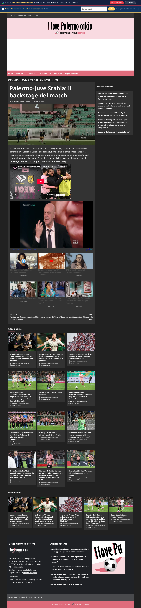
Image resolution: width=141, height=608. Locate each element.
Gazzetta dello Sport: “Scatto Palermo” (51, 393)
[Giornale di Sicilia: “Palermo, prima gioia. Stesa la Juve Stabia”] (81, 459)
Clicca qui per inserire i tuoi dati (125, 9)
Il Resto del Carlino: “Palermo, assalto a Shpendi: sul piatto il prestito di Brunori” (80, 395)
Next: (72, 317)
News (31, 73)
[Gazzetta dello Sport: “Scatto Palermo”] (51, 380)
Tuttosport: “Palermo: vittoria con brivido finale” (50, 434)
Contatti (12, 582)
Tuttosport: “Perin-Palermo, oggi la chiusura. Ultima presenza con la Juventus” (80, 435)
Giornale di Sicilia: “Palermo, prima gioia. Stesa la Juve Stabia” (80, 473)
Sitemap (20, 582)
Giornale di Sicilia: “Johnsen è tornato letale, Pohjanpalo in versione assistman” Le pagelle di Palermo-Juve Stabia (51, 475)
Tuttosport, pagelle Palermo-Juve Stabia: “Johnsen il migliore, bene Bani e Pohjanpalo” (22, 436)
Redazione (12, 15)
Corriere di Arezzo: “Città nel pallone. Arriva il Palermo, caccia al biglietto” (80, 356)
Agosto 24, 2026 (15, 365)
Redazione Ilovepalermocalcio (21, 101)
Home (10, 73)
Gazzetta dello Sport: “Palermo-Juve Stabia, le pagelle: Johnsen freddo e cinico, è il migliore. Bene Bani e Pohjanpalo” (20, 396)
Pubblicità (22, 15)
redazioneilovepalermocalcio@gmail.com (26, 579)
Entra (111, 9)
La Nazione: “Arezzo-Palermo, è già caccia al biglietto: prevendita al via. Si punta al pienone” (51, 357)
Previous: (30, 317)
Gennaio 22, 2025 (38, 101)
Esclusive (58, 73)
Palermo (19, 73)
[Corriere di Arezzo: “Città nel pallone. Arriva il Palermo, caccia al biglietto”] (81, 342)
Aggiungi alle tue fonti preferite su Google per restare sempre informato (41, 2)
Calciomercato (45, 73)
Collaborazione (33, 15)
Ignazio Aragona (30, 572)
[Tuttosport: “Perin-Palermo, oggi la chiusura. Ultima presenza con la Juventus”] (81, 420)
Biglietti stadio (71, 73)
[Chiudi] (138, 2)
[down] (24, 74)
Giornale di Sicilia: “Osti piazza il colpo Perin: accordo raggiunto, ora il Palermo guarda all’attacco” (22, 474)
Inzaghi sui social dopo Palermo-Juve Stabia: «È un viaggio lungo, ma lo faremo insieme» (21, 357)
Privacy (29, 582)
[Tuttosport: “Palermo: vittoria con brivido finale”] (51, 420)
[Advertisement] (70, 54)
